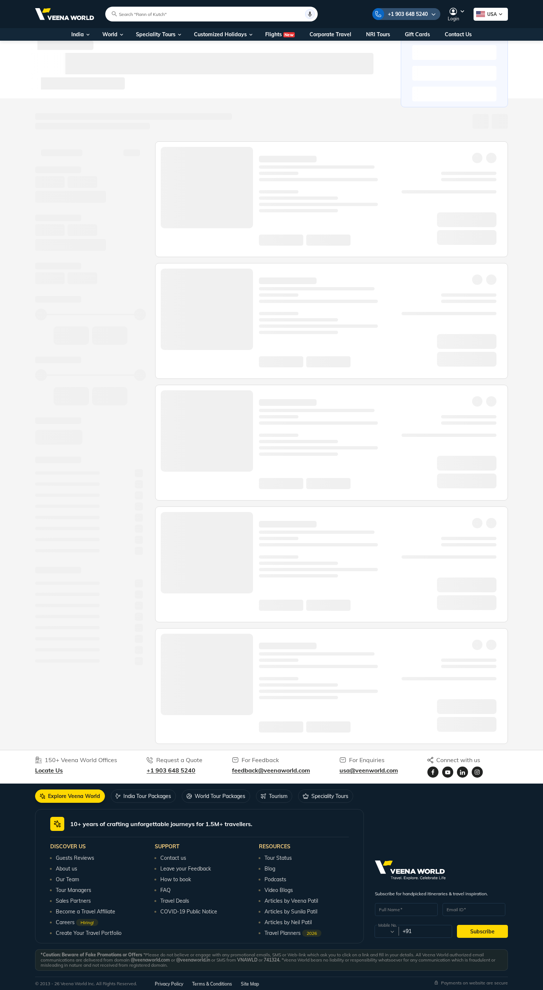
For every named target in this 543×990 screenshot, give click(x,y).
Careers (75, 922)
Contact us (173, 858)
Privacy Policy (169, 984)
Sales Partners (73, 901)
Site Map (250, 984)
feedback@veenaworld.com (271, 770)
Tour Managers (73, 890)
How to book (175, 879)
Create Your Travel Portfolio (89, 933)
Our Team (67, 879)
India (77, 34)
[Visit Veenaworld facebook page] (432, 772)
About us (66, 868)
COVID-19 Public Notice (188, 911)
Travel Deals (174, 901)
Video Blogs (278, 890)
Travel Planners (290, 933)
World (109, 34)
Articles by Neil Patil (288, 922)
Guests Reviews (75, 858)
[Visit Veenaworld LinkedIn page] (462, 772)
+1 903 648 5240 (408, 14)
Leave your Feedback (185, 868)
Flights (279, 34)
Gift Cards (417, 34)
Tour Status (278, 858)
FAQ (165, 890)
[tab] (70, 796)
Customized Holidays (220, 34)
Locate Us (49, 770)
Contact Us (458, 34)
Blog (269, 868)
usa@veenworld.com (368, 770)
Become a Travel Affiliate (85, 911)
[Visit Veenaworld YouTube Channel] (447, 772)
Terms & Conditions (212, 984)
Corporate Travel (330, 34)
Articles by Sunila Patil (290, 911)
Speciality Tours (155, 34)
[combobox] (386, 931)
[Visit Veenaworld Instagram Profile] (477, 772)
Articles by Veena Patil (291, 901)
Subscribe (482, 931)
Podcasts (275, 879)
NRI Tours (378, 34)
